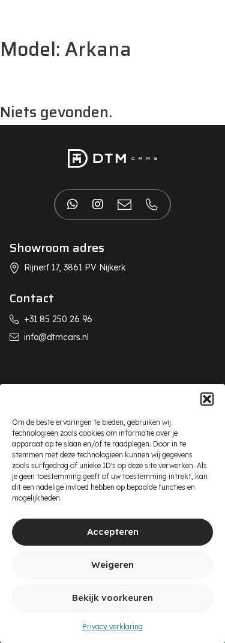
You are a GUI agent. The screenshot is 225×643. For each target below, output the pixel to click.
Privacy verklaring (112, 626)
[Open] (22, 17)
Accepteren (113, 531)
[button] (207, 399)
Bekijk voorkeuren (112, 597)
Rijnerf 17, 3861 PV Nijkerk (74, 267)
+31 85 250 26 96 (58, 319)
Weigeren (112, 564)
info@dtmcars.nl (56, 337)
